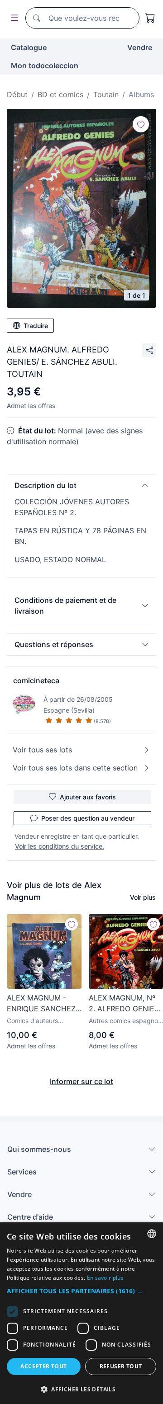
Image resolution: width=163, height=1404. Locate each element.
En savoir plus (105, 1278)
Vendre (139, 47)
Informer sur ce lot (81, 1081)
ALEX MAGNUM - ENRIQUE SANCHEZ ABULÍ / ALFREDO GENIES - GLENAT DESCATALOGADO (41, 1003)
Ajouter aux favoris (88, 797)
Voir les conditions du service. (59, 846)
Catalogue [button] (29, 47)
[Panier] (150, 18)
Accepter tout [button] (43, 1366)
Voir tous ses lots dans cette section (75, 767)
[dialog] (81, 1313)
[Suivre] (141, 124)
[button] (81, 485)
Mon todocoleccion (44, 65)
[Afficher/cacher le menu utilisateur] (12, 18)
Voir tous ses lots (42, 749)
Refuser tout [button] (121, 1366)
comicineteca (36, 680)
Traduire (36, 325)
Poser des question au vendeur (87, 818)
